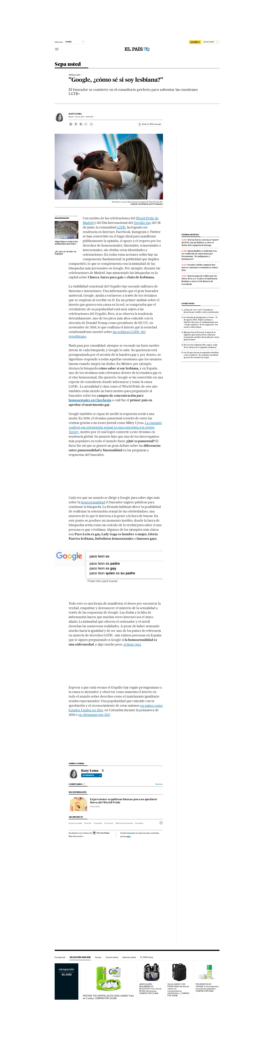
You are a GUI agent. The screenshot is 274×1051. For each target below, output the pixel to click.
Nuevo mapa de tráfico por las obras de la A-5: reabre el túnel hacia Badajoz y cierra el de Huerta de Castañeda (199, 280)
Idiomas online (129, 957)
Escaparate (60, 957)
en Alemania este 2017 (94, 715)
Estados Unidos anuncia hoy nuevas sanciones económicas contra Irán (200, 267)
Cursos (98, 957)
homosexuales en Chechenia (90, 400)
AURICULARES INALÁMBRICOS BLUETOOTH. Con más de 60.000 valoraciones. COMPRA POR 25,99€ (150, 988)
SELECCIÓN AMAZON (80, 957)
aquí (129, 836)
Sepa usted (68, 64)
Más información (76, 836)
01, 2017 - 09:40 (84, 117)
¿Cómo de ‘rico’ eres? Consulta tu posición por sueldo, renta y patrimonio (201, 311)
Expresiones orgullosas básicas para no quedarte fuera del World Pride (123, 801)
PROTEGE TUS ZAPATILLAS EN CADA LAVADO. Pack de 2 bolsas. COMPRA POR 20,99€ (108, 997)
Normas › (159, 784)
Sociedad (139, 823)
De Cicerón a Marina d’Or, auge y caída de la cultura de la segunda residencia (200, 346)
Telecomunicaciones (124, 823)
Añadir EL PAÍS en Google (151, 124)
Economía (108, 823)
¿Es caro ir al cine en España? (65, 253)
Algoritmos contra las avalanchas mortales (66, 243)
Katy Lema (75, 114)
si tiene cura (132, 644)
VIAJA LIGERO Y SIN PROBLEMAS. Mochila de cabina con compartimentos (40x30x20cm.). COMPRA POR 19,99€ (178, 990)
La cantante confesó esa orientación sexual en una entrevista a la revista (115, 427)
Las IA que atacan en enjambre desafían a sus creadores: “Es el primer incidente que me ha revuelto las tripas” (201, 354)
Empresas (98, 823)
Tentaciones (95, 807)
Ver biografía (88, 775)
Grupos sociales (75, 823)
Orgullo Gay (74, 75)
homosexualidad (93, 502)
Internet (87, 823)
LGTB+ (121, 227)
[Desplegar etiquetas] (161, 823)
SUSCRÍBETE (195, 42)
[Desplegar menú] (57, 49)
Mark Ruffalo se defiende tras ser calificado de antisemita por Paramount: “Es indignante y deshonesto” (199, 255)
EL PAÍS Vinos (146, 957)
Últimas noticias (190, 235)
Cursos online (112, 957)
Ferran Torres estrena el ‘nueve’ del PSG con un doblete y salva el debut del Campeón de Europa (200, 243)
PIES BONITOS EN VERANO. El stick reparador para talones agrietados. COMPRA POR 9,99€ (207, 987)
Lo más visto (188, 303)
